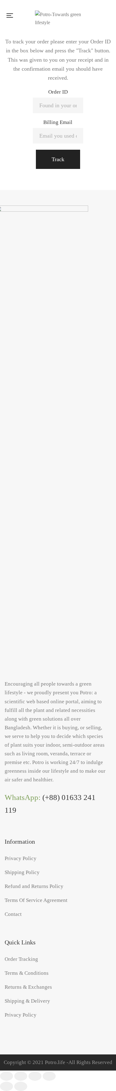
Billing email (57, 122)
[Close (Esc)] (6, 1076)
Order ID (58, 92)
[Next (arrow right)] (20, 1086)
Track (58, 159)
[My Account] (108, 15)
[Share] (20, 1076)
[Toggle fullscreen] (34, 1076)
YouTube (32, 834)
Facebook (7, 834)
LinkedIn (19, 834)
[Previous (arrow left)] (6, 1086)
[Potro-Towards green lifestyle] (59, 15)
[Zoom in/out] (49, 1076)
